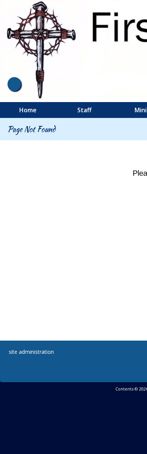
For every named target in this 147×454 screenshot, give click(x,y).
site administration (31, 351)
